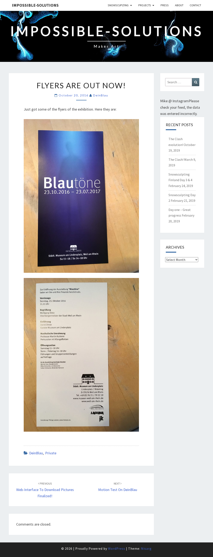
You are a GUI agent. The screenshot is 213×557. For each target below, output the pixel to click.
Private (50, 453)
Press (165, 5)
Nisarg (146, 548)
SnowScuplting (118, 5)
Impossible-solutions (35, 5)
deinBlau (100, 95)
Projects (144, 5)
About (179, 5)
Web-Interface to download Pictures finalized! (45, 490)
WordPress (116, 548)
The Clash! (175, 159)
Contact (195, 5)
